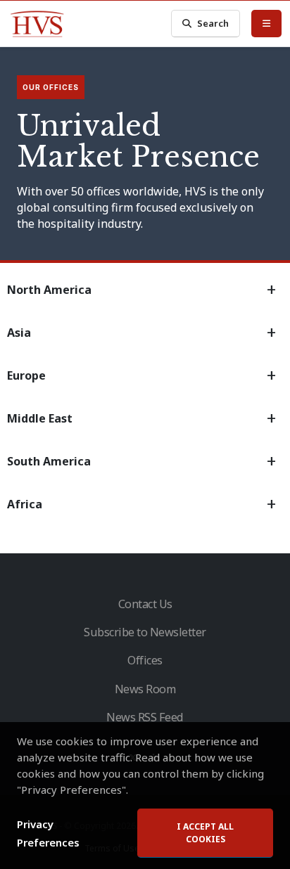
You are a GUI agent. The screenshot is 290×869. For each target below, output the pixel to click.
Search (213, 23)
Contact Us (145, 604)
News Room (145, 689)
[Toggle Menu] (266, 23)
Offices (145, 660)
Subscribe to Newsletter (145, 632)
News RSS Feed (145, 717)
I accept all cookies (205, 832)
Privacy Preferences (48, 833)
